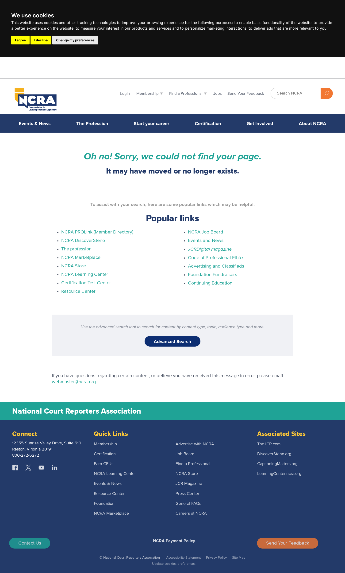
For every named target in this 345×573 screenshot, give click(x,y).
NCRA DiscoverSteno (83, 240)
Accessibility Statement (183, 557)
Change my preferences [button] (75, 40)
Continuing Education (210, 283)
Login (125, 94)
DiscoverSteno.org (274, 454)
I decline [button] (41, 40)
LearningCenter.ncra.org (279, 474)
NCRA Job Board (205, 232)
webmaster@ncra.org (74, 381)
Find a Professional (193, 464)
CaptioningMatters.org (277, 464)
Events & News (35, 123)
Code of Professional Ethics (216, 257)
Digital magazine (210, 248)
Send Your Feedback (287, 543)
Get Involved (260, 123)
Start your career (151, 123)
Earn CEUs (103, 464)
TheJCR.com (269, 444)
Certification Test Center (86, 283)
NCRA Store (73, 266)
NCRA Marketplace (80, 257)
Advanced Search (172, 341)
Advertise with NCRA (195, 444)
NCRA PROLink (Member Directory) (97, 232)
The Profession (92, 123)
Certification (208, 123)
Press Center (187, 494)
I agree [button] (20, 40)
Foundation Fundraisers (212, 274)
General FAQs (188, 504)
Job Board (185, 454)
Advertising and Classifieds (216, 266)
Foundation (104, 504)
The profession (76, 249)
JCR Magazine (189, 484)
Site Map (238, 557)
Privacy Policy (216, 557)
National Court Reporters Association (76, 411)
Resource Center (78, 291)
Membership (105, 444)
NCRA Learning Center (84, 274)
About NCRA (312, 123)
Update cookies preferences (174, 563)
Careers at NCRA (191, 513)
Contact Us (29, 543)
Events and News (205, 240)
